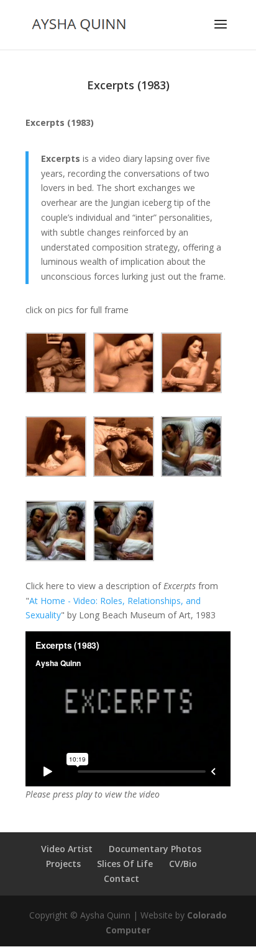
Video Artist (67, 849)
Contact (121, 878)
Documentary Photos (155, 849)
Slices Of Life (125, 863)
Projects (63, 863)
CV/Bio (183, 863)
